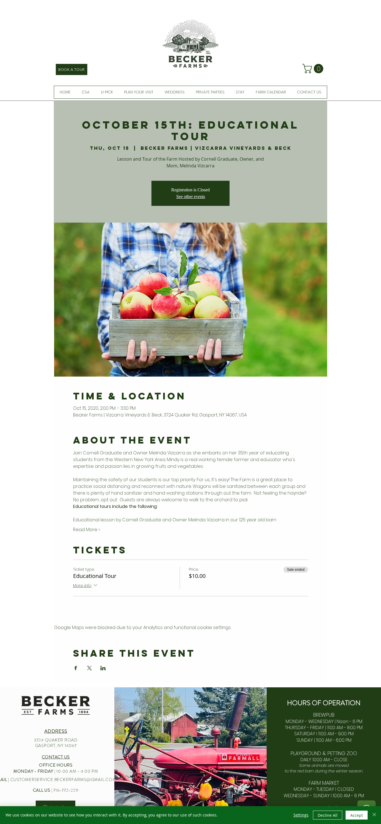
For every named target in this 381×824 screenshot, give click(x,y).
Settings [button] (300, 815)
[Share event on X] (89, 668)
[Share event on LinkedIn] (103, 668)
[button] (313, 68)
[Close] (374, 815)
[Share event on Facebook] (75, 668)
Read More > (86, 530)
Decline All (327, 815)
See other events (190, 196)
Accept (356, 815)
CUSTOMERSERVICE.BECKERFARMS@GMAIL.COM (63, 780)
